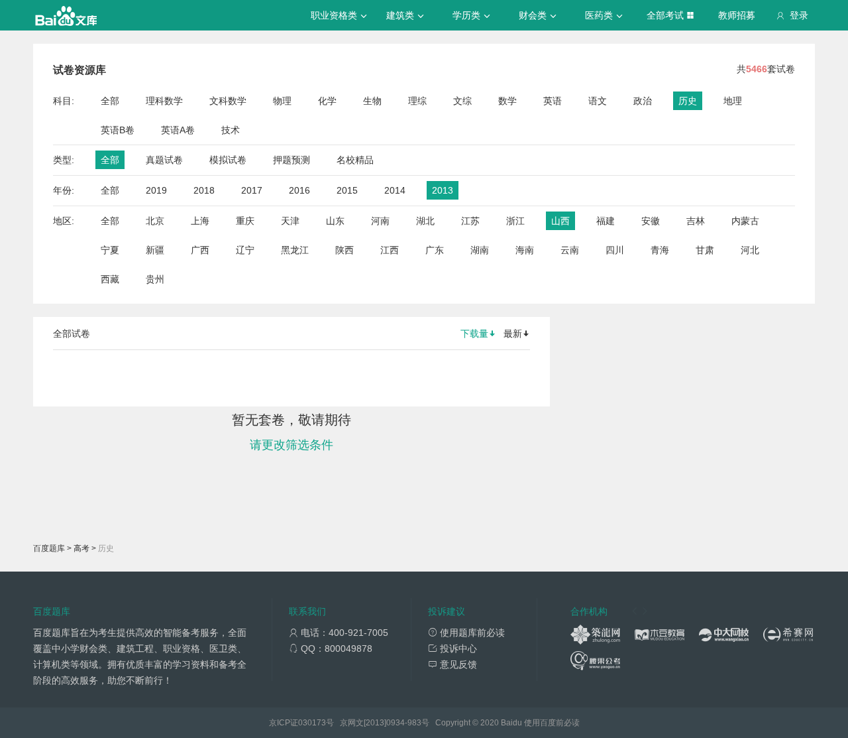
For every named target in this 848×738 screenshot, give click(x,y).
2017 (251, 190)
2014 (394, 190)
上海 (200, 220)
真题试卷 (164, 159)
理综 (417, 100)
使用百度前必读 (552, 722)
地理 (732, 100)
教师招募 (736, 15)
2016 (299, 190)
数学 (507, 100)
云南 (569, 250)
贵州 (155, 279)
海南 (524, 250)
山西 (560, 220)
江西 (389, 250)
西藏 (110, 279)
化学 (327, 100)
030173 (312, 722)
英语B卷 (117, 130)
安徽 (650, 220)
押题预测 (291, 159)
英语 (552, 100)
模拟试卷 (227, 159)
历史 (687, 100)
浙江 (515, 220)
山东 (335, 220)
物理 (282, 100)
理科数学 (164, 100)
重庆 (245, 220)
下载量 (474, 333)
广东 (434, 250)
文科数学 (227, 100)
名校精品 (355, 159)
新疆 (155, 250)
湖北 (425, 220)
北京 (155, 220)
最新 (513, 333)
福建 (605, 220)
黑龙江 (295, 250)
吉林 (695, 220)
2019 (156, 190)
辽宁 (245, 250)
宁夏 (110, 250)
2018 (204, 190)
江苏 (470, 220)
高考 (81, 548)
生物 (372, 100)
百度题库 (49, 548)
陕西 (344, 250)
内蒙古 (745, 220)
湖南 (479, 250)
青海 (660, 250)
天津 (290, 220)
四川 (615, 250)
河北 (750, 250)
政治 (642, 100)
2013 (442, 190)
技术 (230, 130)
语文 (597, 100)
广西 (200, 250)
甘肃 (705, 250)
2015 (347, 190)
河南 (380, 220)
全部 (110, 100)
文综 (462, 100)
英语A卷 (178, 130)
